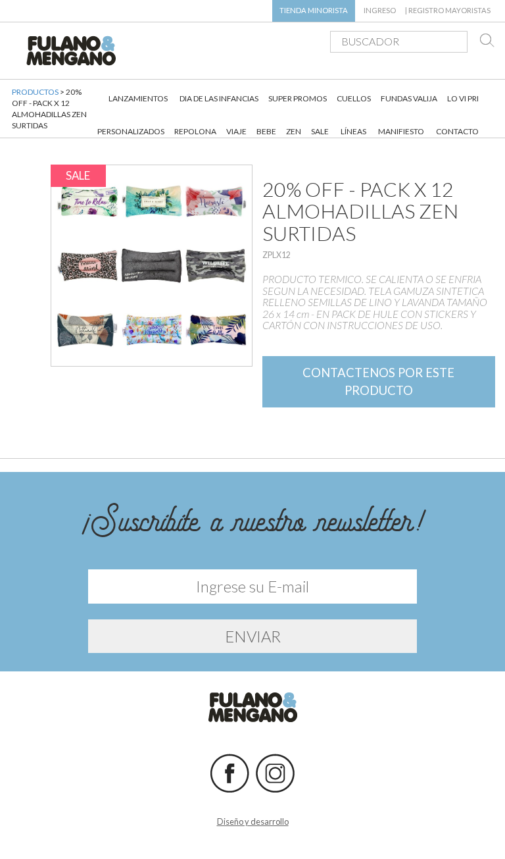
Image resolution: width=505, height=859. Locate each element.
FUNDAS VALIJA (409, 98)
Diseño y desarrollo (253, 821)
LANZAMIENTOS (138, 98)
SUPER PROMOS (297, 98)
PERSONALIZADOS (130, 131)
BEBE (266, 131)
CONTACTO (457, 131)
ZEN (293, 131)
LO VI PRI (463, 98)
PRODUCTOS (35, 92)
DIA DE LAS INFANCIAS (219, 98)
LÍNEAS (353, 131)
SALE (320, 131)
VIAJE (236, 131)
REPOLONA (195, 131)
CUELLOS (354, 98)
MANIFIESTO (401, 131)
